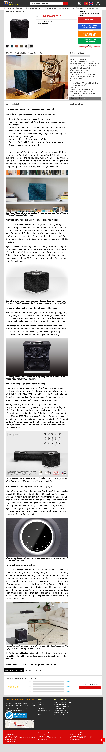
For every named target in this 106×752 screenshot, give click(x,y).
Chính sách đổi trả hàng (60, 714)
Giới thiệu (40, 702)
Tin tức (79, 4)
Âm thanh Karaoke (56, 8)
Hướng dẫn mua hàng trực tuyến (62, 702)
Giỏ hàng (98, 4)
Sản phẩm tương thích (33, 670)
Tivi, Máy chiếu (44, 8)
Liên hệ (39, 714)
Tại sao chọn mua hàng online (61, 706)
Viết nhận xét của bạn (90, 687)
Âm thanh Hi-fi (21, 8)
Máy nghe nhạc (81, 8)
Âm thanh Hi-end (10, 8)
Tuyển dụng (41, 704)
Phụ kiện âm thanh (33, 8)
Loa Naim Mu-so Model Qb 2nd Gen (80, 56)
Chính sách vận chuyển (60, 710)
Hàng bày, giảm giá (93, 8)
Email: (89, 46)
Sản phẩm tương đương (13, 670)
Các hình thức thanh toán (60, 704)
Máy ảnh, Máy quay (69, 8)
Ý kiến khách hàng (42, 708)
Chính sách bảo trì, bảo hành (61, 712)
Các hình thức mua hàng (60, 708)
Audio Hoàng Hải (46, 109)
